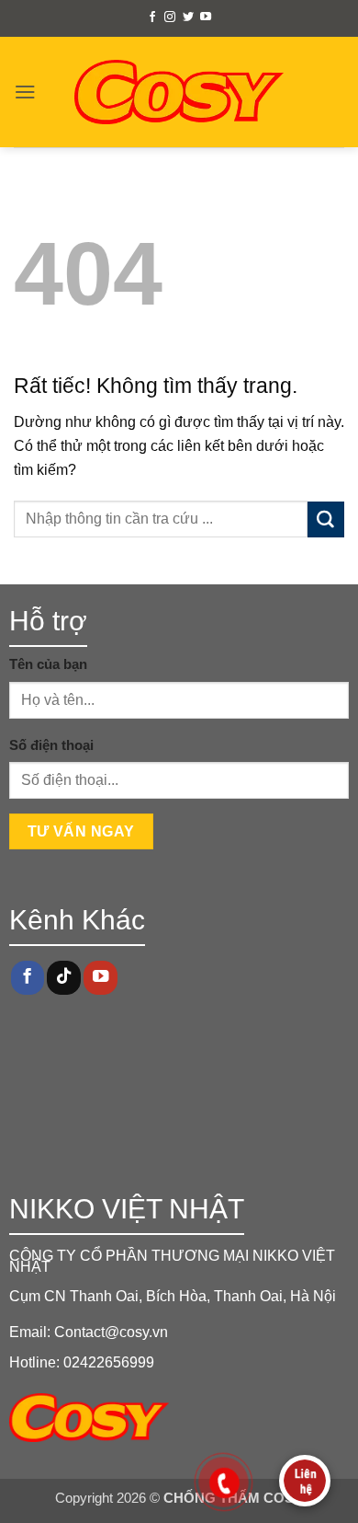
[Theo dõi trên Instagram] (169, 17)
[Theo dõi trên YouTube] (205, 17)
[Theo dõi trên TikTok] (63, 978)
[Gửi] (326, 520)
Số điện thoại (51, 745)
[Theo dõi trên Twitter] (188, 17)
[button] (25, 91)
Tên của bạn (48, 664)
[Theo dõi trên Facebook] (152, 17)
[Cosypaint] (179, 92)
